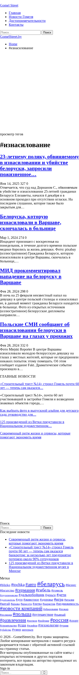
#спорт (73, 620)
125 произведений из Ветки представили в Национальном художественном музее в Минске (41, 567)
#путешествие (42, 614)
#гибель (43, 590)
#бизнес (71, 585)
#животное (31, 599)
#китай (5, 603)
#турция (63, 625)
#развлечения (13, 620)
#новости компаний (21, 608)
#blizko (5, 585)
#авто (30, 584)
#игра (58, 599)
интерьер (27, 629)
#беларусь (51, 583)
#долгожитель (7, 599)
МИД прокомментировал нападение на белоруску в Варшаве (30, 276)
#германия (25, 590)
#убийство (5, 630)
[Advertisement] (39, 93)
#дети (61, 595)
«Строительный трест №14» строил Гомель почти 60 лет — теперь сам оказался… (39, 386)
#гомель (57, 590)
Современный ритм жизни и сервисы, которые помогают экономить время (35, 435)
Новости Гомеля (21, 17)
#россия (59, 620)
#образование (50, 609)
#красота (26, 603)
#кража (15, 603)
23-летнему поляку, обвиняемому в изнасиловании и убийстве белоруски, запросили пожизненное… (39, 165)
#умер (16, 629)
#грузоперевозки (9, 595)
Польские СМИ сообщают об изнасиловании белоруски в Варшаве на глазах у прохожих (36, 330)
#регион (32, 620)
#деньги (50, 595)
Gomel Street (9, 5)
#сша (22, 625)
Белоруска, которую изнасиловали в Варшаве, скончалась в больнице (30, 222)
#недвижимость (67, 603)
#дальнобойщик (31, 595)
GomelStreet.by (11, 36)
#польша (22, 614)
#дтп (19, 599)
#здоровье (46, 599)
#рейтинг (43, 620)
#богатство (7, 590)
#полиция (6, 614)
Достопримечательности (27, 21)
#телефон (32, 625)
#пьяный (60, 614)
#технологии (48, 625)
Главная (15, 13)
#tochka (18, 584)
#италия (69, 599)
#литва (37, 603)
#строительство (8, 625)
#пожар (63, 609)
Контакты (16, 24)
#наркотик (49, 603)
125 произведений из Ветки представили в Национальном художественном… (32, 424)
